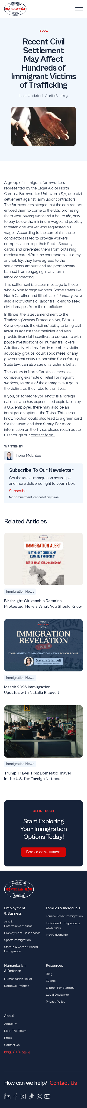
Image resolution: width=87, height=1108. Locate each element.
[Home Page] (15, 9)
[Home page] (19, 889)
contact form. (43, 435)
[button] (79, 9)
